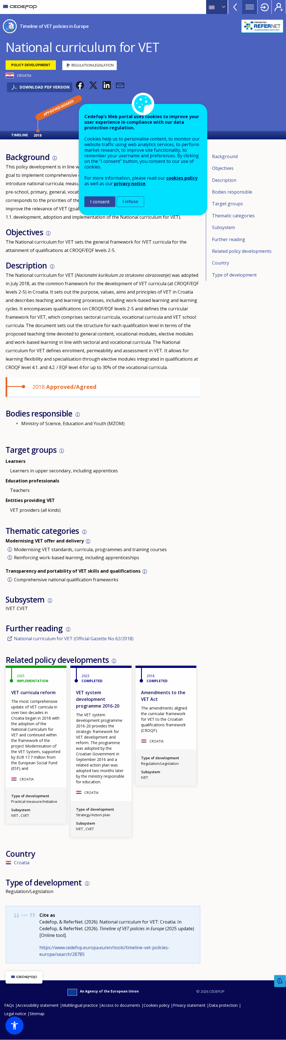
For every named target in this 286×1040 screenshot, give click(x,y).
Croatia (21, 863)
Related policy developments (241, 251)
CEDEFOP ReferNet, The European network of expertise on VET (262, 26)
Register (279, 7)
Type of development (234, 275)
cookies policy (181, 178)
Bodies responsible (232, 192)
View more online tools (235, 7)
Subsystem (223, 227)
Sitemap (37, 1013)
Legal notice (15, 1013)
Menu (250, 7)
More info (55, 158)
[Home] (20, 7)
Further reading (228, 239)
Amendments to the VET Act (163, 695)
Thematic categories (233, 216)
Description (224, 180)
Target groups (227, 204)
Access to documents (120, 1005)
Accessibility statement (38, 1005)
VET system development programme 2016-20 (97, 699)
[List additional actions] (223, 7)
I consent (99, 202)
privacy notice (130, 183)
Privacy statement (189, 1005)
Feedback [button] (280, 981)
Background (225, 156)
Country (220, 263)
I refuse (130, 201)
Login (264, 7)
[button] (79, 85)
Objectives (222, 168)
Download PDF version (45, 87)
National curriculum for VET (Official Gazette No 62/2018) (74, 639)
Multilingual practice (80, 1005)
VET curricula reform (33, 692)
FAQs (9, 1005)
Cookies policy (157, 1005)
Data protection (223, 1005)
